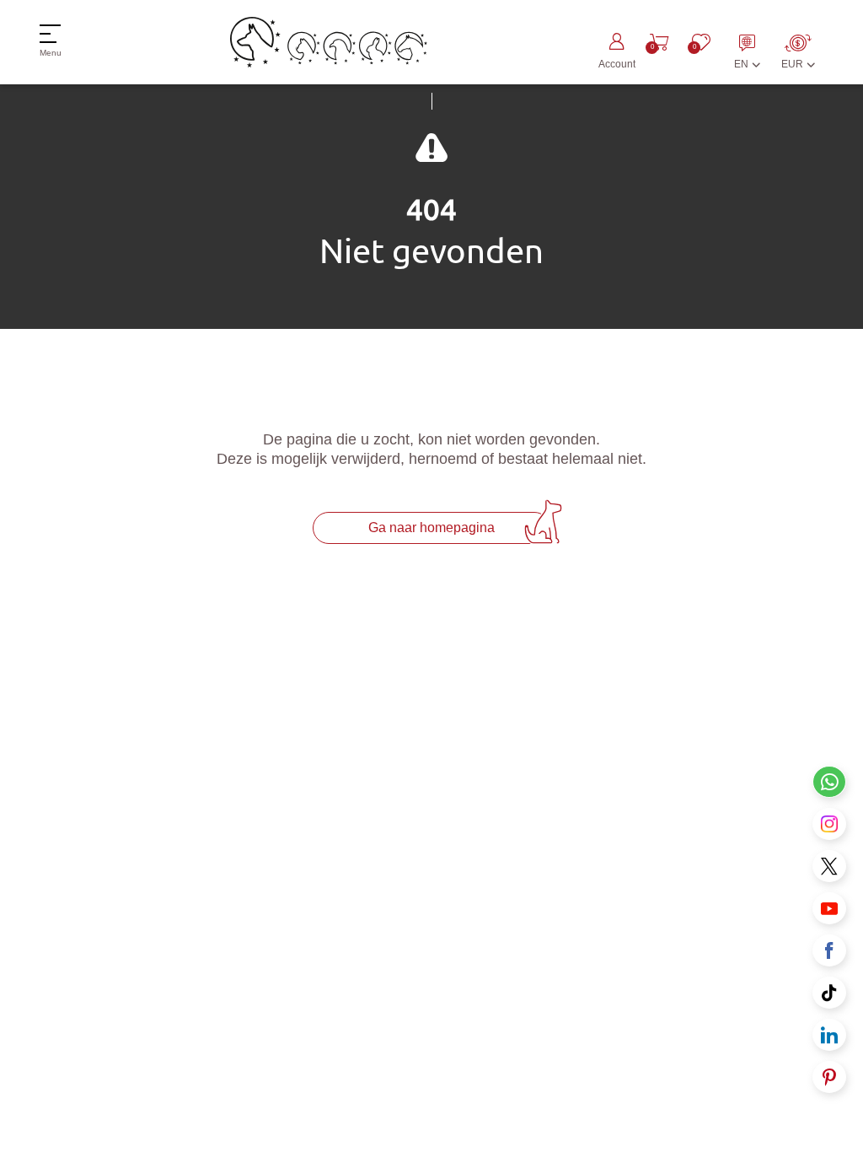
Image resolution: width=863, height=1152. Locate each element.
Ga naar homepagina (431, 527)
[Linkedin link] (829, 1035)
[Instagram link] (829, 824)
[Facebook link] (829, 950)
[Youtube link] (829, 908)
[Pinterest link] (829, 1077)
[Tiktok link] (829, 993)
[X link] (829, 866)
